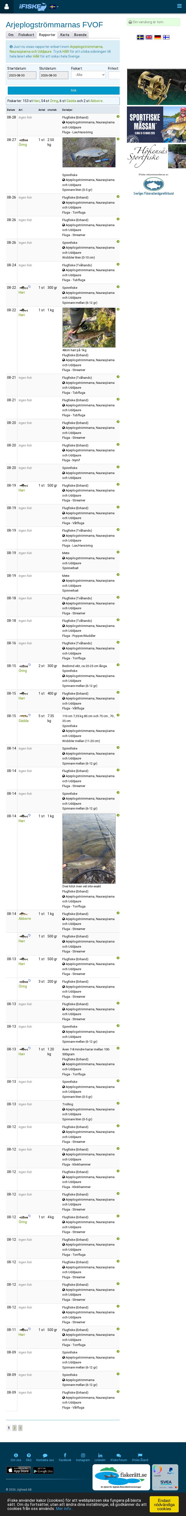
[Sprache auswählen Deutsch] (158, 37)
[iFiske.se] (33, 6)
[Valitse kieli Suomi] (166, 37)
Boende (80, 35)
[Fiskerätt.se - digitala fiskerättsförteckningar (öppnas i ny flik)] (121, 1477)
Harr (36, 101)
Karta (64, 35)
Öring (54, 101)
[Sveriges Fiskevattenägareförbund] (153, 184)
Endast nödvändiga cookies (164, 1504)
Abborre (96, 101)
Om (11, 35)
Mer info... (65, 1508)
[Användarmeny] (6, 6)
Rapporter (47, 35)
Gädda (71, 101)
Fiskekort (26, 35)
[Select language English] (149, 37)
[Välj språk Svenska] (140, 37)
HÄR (66, 51)
